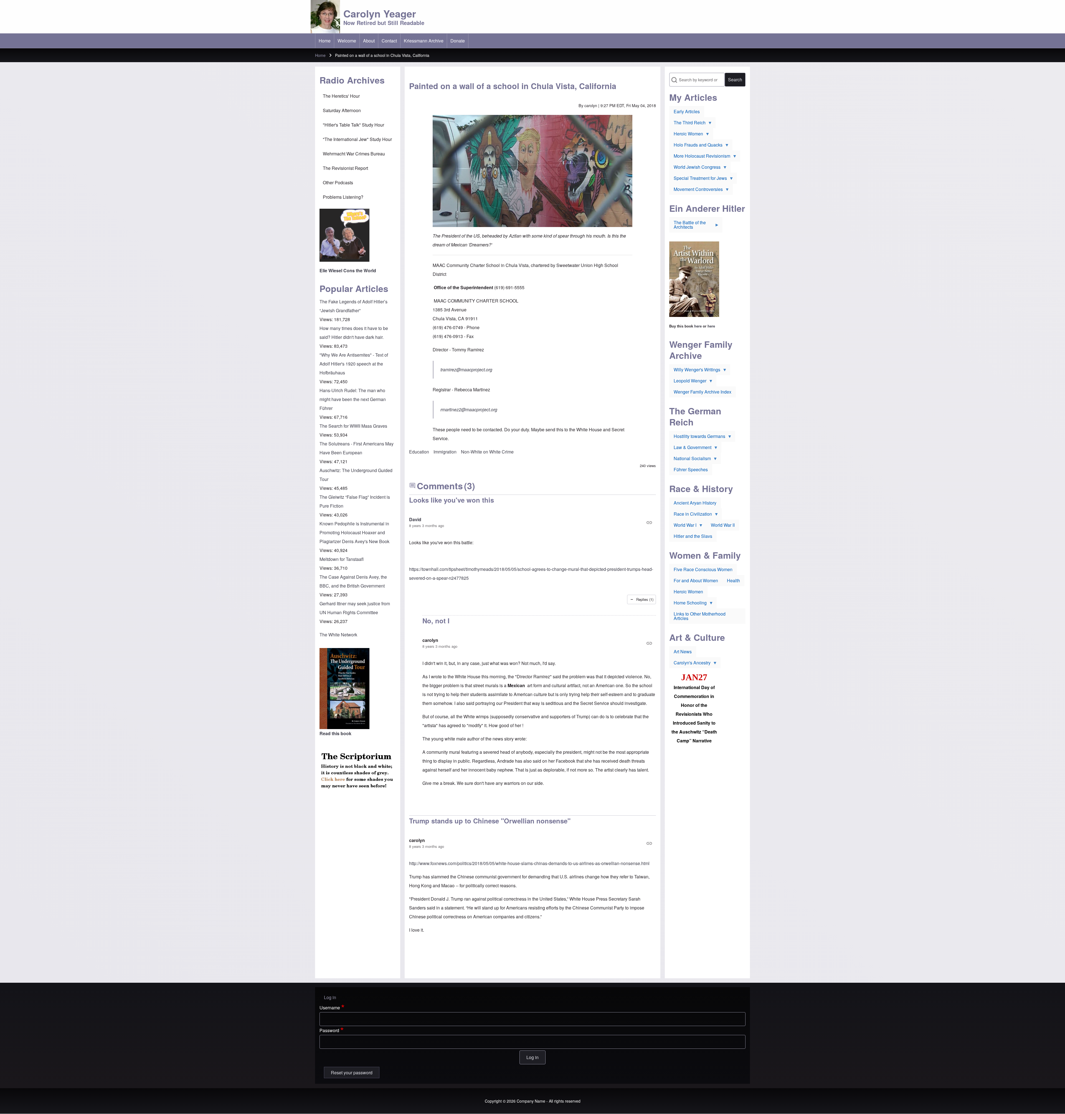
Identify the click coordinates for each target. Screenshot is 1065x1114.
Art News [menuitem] (683, 651)
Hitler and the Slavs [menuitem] (693, 536)
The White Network (338, 634)
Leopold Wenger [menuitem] (687, 381)
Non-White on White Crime (487, 451)
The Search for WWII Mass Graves (353, 426)
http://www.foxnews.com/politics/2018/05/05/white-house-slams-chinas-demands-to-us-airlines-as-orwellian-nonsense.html (529, 863)
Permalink (532, 522)
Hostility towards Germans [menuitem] (697, 437)
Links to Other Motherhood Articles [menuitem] (700, 616)
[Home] (325, 16)
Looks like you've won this (451, 500)
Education (419, 451)
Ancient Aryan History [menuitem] (695, 503)
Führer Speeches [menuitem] (691, 469)
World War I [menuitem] (682, 526)
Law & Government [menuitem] (690, 448)
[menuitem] (324, 41)
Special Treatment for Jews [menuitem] (698, 179)
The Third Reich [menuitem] (687, 123)
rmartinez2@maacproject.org (468, 409)
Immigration (445, 451)
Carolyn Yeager (379, 13)
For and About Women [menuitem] (696, 580)
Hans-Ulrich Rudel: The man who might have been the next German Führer (353, 399)
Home (320, 55)
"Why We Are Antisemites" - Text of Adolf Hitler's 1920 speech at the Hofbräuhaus (354, 364)
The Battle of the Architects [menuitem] (687, 226)
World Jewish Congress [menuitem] (695, 168)
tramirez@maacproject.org (466, 369)
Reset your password (351, 1072)
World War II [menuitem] (723, 525)
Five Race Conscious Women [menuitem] (703, 569)
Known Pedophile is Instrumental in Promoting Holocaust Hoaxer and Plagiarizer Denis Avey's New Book (354, 532)
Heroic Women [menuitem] (686, 134)
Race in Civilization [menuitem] (690, 515)
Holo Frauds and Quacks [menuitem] (695, 146)
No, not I (436, 620)
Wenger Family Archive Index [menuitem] (702, 392)
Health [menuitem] (733, 580)
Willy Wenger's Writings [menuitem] (694, 370)
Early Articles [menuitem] (687, 111)
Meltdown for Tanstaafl (342, 559)
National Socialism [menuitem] (690, 459)
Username (330, 1007)
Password (329, 1030)
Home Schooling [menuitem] (688, 603)
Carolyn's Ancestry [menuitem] (690, 663)
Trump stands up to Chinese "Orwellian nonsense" (489, 820)
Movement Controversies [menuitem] (696, 190)
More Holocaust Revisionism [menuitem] (699, 157)
